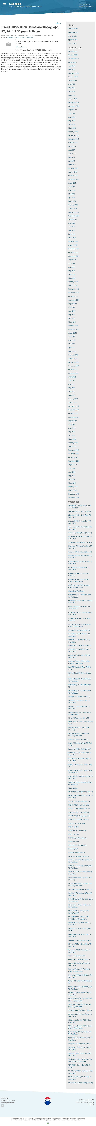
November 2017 (73, 139)
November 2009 (73, 454)
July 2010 (71, 424)
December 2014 (73, 249)
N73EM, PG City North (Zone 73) (79, 801)
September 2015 (74, 216)
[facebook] (3, 1106)
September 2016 (74, 179)
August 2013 (72, 304)
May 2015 (71, 230)
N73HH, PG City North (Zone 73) (78, 805)
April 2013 (71, 318)
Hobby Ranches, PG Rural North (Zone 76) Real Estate (78, 734)
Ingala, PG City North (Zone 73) (78, 739)
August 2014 (72, 260)
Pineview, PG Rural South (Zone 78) (80, 940)
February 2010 (73, 443)
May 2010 (71, 432)
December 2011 (73, 362)
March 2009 (72, 483)
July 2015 (71, 223)
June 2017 (71, 154)
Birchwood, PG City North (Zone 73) (80, 533)
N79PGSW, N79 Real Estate (77, 845)
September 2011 (74, 373)
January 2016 (72, 209)
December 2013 (73, 289)
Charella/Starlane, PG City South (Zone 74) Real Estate (78, 580)
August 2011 (72, 377)
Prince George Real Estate (77, 956)
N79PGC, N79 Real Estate (76, 823)
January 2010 (72, 446)
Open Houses (72, 40)
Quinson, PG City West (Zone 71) (79, 959)
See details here (22, 47)
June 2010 (71, 428)
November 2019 (73, 73)
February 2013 (73, 326)
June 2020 (71, 66)
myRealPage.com (50, 1114)
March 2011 (72, 395)
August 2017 (72, 146)
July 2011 (71, 380)
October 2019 (73, 77)
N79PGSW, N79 (73, 842)
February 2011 (73, 399)
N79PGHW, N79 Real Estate (77, 838)
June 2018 (71, 117)
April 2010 (71, 435)
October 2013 (73, 296)
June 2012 (71, 340)
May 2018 (71, 121)
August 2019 (72, 80)
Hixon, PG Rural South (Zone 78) (78, 718)
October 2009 (73, 457)
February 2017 (73, 168)
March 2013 (72, 322)
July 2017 (71, 150)
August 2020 (72, 62)
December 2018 (73, 102)
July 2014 (71, 263)
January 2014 (72, 285)
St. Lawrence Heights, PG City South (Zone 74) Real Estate (80, 1027)
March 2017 (72, 165)
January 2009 (72, 490)
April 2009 (71, 479)
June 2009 (71, 472)
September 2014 (74, 256)
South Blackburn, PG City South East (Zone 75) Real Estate (80, 1000)
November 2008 (73, 498)
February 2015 (73, 241)
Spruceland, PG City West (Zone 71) (80, 1010)
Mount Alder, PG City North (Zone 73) (80, 792)
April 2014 (71, 274)
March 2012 (72, 351)
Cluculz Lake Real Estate (76, 591)
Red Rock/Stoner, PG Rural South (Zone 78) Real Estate (79, 970)
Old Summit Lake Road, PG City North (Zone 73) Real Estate (78, 918)
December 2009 (73, 450)
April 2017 (71, 161)
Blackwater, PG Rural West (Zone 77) (80, 542)
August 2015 (72, 220)
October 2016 (73, 176)
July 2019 (71, 84)
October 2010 (73, 413)
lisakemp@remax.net (86, 6)
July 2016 (71, 187)
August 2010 (72, 421)
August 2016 (72, 183)
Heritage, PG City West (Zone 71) (79, 697)
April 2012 (71, 348)
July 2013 (71, 307)
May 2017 (71, 157)
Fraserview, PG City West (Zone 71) (80, 646)
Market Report (73, 32)
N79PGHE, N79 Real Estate (77, 831)
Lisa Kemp (15, 4)
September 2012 (74, 329)
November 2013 (73, 293)
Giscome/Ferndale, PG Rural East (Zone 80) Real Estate (79, 662)
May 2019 (71, 88)
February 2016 (73, 205)
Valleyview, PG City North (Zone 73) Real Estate (20, 37)
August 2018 (72, 110)
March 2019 (72, 95)
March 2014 (72, 278)
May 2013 (71, 315)
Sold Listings (72, 43)
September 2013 (74, 300)
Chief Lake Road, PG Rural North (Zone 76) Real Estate (78, 586)
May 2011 (71, 388)
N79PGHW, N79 (73, 834)
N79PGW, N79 (73, 849)
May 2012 (71, 344)
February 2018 (73, 132)
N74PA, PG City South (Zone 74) (79, 816)
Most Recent (72, 51)
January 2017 (72, 172)
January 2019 (72, 99)
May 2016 (71, 194)
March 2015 (72, 238)
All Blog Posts (73, 29)
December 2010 (73, 406)
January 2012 (72, 359)
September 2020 (74, 59)
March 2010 (72, 439)
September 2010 (74, 417)
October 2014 (73, 252)
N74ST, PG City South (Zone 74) (78, 820)
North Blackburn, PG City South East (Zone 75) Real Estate (80, 884)
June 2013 (71, 311)
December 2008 (73, 494)
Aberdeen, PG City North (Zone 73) (79, 511)
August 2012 (72, 333)
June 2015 (71, 227)
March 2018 (72, 128)
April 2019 (71, 91)
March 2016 (72, 201)
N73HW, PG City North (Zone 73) (79, 809)
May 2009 (71, 476)
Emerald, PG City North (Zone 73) (79, 630)
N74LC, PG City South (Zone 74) (78, 812)
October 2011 (73, 370)
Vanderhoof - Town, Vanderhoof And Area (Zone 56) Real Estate (80, 1060)
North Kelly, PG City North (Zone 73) (80, 889)
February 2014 (73, 282)
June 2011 (71, 384)
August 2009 (72, 465)
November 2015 (73, 212)
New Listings (72, 36)
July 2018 (71, 113)
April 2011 (71, 391)
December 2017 (73, 135)
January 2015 (72, 245)
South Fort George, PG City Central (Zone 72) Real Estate (79, 1005)
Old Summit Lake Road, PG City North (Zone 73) (78, 912)
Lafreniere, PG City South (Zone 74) (79, 749)
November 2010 (73, 410)
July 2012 (71, 337)
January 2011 (72, 402)
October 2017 (73, 143)
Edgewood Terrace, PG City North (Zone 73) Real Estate (79, 625)
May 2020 (71, 69)
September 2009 (74, 461)
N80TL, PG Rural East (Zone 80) (78, 856)
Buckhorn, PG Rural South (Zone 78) (80, 552)
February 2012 (73, 355)
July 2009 (71, 468)
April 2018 (71, 124)
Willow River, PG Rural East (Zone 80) (80, 1083)
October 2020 (73, 55)
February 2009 (73, 487)
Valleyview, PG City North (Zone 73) (80, 1044)
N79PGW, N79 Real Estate (77, 852)
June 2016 (71, 190)
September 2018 (74, 106)
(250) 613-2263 (85, 5)
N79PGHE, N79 (73, 827)
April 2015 (71, 234)
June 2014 (71, 267)
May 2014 (71, 271)
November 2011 (73, 366)
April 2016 (71, 198)
